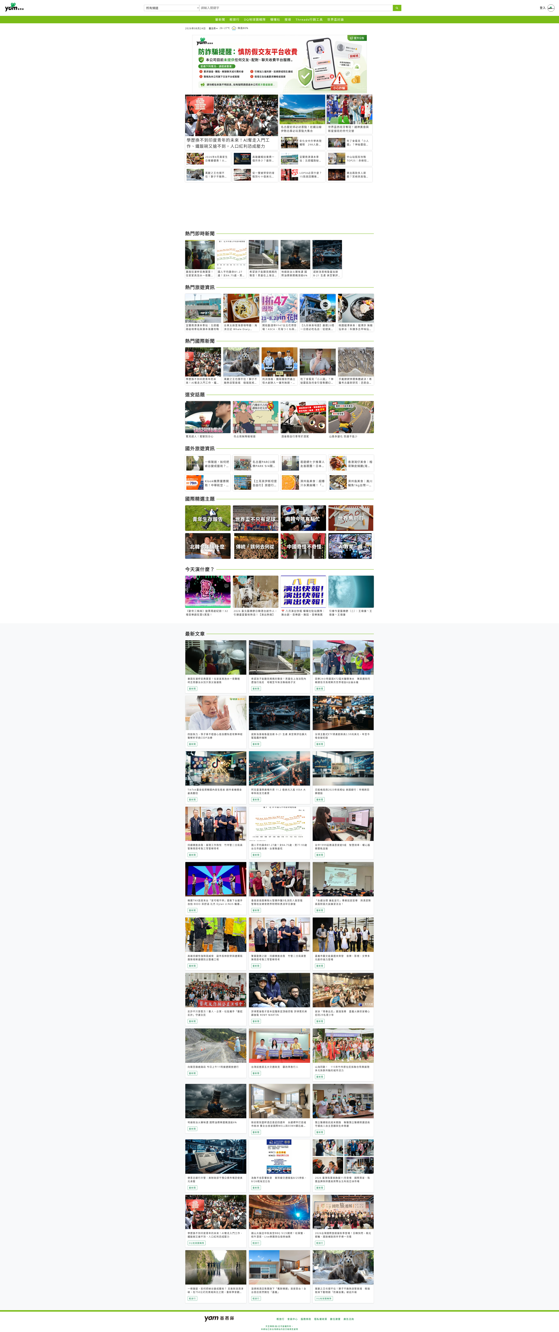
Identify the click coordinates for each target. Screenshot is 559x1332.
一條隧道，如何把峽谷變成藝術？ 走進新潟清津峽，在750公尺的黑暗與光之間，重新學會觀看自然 (216, 1292)
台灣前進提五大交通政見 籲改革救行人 (274, 1066)
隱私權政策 (320, 1319)
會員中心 (292, 1319)
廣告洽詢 (349, 1319)
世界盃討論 (335, 19)
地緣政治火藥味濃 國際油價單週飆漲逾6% (212, 1122)
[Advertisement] (272, 206)
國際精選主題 (200, 499)
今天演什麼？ (200, 569)
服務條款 (306, 1319)
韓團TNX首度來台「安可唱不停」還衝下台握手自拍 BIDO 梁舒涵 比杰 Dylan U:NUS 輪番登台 (215, 904)
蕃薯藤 (14, 7)
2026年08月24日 (195, 28)
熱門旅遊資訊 (200, 287)
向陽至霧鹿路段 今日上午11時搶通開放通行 (213, 1066)
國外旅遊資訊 (200, 448)
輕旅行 (235, 19)
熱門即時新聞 (200, 233)
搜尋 (288, 19)
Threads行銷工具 (309, 19)
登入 (543, 8)
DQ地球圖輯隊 (255, 19)
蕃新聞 (220, 19)
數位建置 (335, 1319)
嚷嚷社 (275, 19)
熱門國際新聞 (200, 341)
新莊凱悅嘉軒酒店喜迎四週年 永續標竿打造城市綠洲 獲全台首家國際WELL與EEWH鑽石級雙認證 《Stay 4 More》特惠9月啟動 (278, 1126)
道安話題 (195, 394)
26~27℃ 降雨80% (234, 28)
